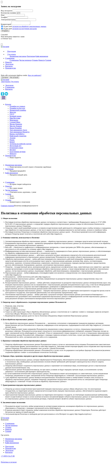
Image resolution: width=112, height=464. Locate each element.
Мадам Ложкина (16, 124)
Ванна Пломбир (16, 128)
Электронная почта (8, 20)
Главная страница (7, 206)
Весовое (13, 150)
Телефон (4, 17)
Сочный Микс (15, 122)
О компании (9, 58)
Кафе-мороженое (41, 56)
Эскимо (12, 138)
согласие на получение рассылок (24, 29)
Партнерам (31, 56)
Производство (10, 68)
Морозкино (14, 120)
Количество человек (8, 13)
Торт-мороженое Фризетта (19, 132)
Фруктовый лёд (15, 146)
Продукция (9, 446)
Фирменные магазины (18, 56)
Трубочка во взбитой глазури (20, 144)
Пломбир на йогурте (17, 108)
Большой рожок (15, 116)
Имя (2, 15)
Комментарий (6, 24)
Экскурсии (9, 64)
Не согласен (14, 77)
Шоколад (13, 154)
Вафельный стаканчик (18, 136)
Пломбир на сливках (17, 106)
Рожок (12, 140)
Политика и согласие (9, 462)
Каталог (8, 104)
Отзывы (35, 60)
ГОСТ (12, 114)
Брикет (12, 142)
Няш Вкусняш (15, 118)
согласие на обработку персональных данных (29, 26)
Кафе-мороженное (12, 443)
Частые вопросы (25, 60)
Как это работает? (34, 75)
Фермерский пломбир (18, 110)
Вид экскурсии (6, 11)
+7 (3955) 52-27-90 (8, 456)
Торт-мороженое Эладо (18, 130)
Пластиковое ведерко (17, 152)
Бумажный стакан (16, 148)
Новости (41, 60)
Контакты (9, 66)
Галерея (48, 60)
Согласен (5, 77)
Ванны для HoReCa (17, 134)
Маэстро (13, 112)
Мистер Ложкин (16, 126)
